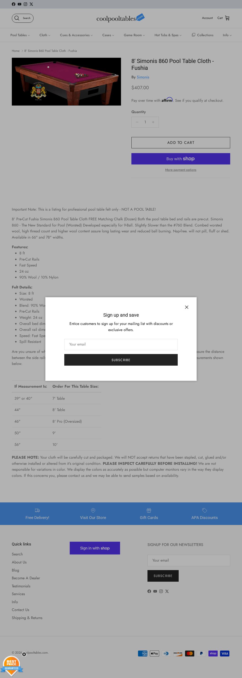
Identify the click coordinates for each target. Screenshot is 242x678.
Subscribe (121, 360)
